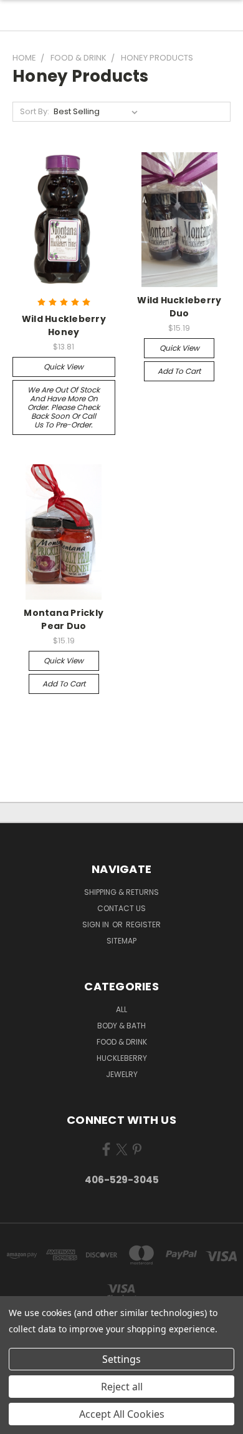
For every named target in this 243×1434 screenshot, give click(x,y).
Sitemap (121, 940)
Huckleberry (122, 1058)
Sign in (96, 924)
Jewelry (122, 1074)
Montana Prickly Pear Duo (63, 619)
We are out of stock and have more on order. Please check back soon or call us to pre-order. (63, 407)
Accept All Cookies (121, 1414)
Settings (121, 1359)
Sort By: (34, 111)
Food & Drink (122, 1041)
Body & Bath (121, 1025)
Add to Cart (179, 371)
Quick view (63, 366)
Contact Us (121, 908)
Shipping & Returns (121, 892)
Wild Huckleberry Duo (179, 306)
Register (143, 924)
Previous (19, 1421)
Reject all (122, 1386)
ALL (121, 1009)
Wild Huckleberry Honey (64, 325)
